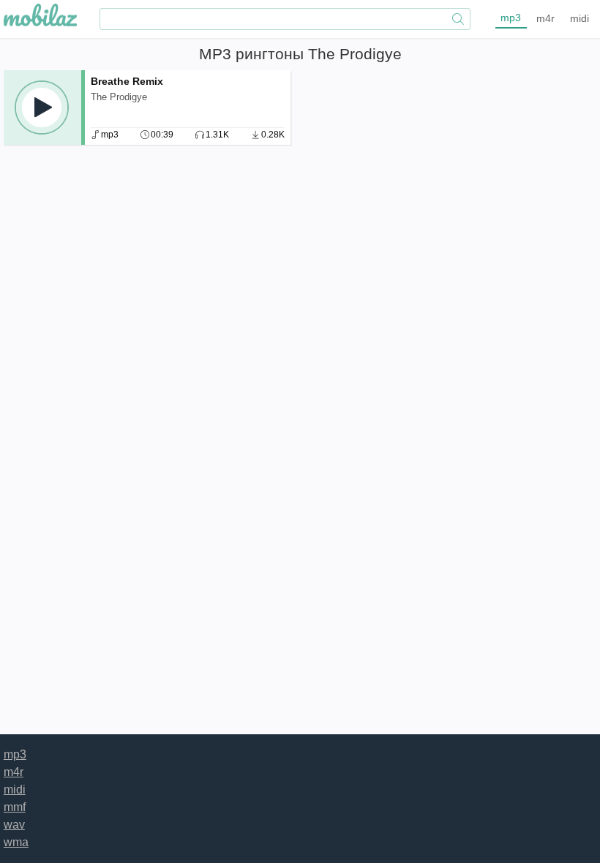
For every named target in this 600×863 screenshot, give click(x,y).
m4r (545, 18)
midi (579, 18)
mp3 (510, 17)
